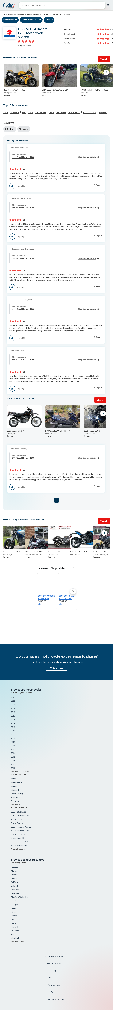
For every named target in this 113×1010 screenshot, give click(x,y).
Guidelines (54, 978)
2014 (13, 723)
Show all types (17, 805)
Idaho (13, 908)
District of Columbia (19, 897)
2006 (13, 753)
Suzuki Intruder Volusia (21, 827)
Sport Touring (17, 793)
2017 (13, 716)
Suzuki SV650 (17, 823)
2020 (13, 704)
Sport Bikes (16, 797)
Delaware (15, 893)
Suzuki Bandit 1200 (30, 20)
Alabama (14, 867)
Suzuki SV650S (17, 838)
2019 (13, 708)
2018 (13, 712)
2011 (13, 734)
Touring (14, 786)
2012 (13, 731)
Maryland (15, 938)
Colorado (15, 886)
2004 (13, 760)
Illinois (13, 912)
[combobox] (10, 129)
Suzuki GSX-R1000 (19, 819)
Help (54, 970)
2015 (13, 719)
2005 (13, 757)
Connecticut (16, 889)
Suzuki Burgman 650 (19, 842)
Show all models (18, 849)
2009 (13, 742)
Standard (15, 790)
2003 (13, 764)
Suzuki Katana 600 (19, 845)
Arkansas (15, 878)
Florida (14, 901)
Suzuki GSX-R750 (18, 834)
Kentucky (15, 927)
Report (99, 185)
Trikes (13, 779)
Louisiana (15, 930)
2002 (13, 768)
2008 (13, 745)
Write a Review (57, 668)
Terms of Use (54, 985)
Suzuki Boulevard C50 (20, 815)
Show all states (17, 942)
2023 (13, 697)
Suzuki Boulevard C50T (21, 830)
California (15, 882)
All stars (22, 129)
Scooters (15, 801)
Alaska (14, 871)
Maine (13, 934)
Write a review (28, 53)
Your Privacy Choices (54, 999)
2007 (13, 749)
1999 (47, 20)
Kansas (14, 923)
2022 (13, 701)
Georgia (14, 904)
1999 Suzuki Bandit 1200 (23, 157)
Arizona (14, 874)
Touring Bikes (17, 782)
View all (103, 59)
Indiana (14, 915)
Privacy (54, 992)
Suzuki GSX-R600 (18, 812)
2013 (13, 727)
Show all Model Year (20, 772)
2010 (13, 738)
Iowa (13, 919)
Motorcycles (8, 20)
